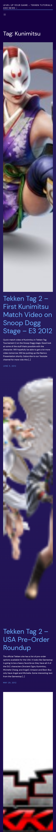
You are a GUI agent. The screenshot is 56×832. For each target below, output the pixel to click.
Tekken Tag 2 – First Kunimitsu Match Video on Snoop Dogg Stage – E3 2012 (27, 314)
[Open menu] (4, 14)
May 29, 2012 (9, 682)
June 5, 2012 (9, 366)
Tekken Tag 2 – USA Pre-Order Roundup (26, 639)
